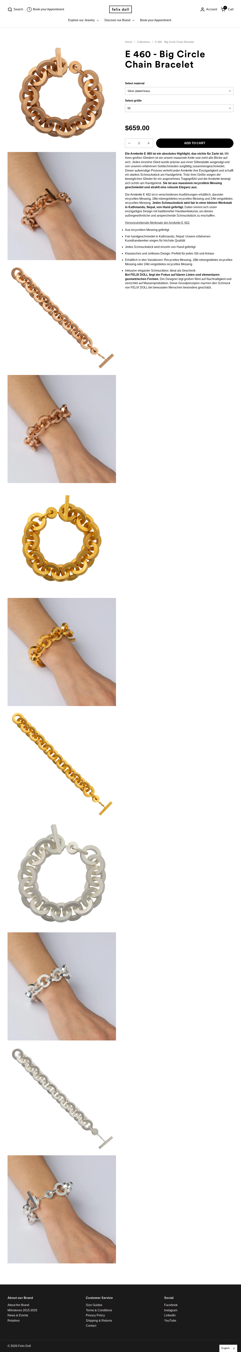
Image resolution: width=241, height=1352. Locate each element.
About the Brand (18, 1305)
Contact (91, 1325)
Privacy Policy (95, 1315)
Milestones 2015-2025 (22, 1310)
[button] (15, 9)
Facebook (171, 1305)
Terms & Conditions (99, 1310)
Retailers (14, 1320)
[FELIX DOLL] (120, 9)
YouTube (170, 1320)
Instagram (170, 1310)
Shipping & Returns (99, 1320)
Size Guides (94, 1305)
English (225, 1348)
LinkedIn (170, 1315)
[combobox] (228, 1348)
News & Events (18, 1315)
